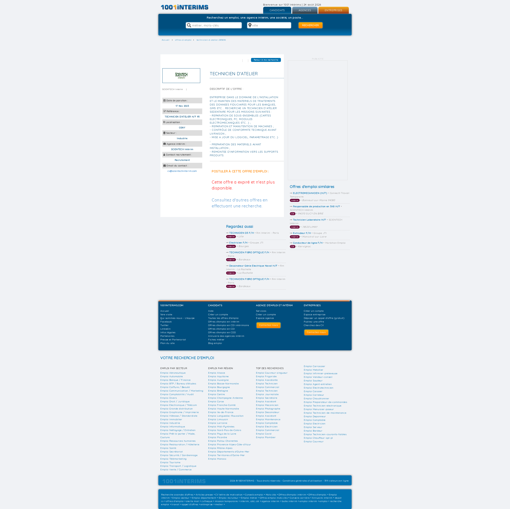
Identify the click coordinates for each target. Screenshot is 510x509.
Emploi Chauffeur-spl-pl (318, 437)
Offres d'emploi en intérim (223, 321)
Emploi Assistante (267, 379)
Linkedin (165, 328)
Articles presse (204, 494)
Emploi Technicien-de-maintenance (325, 412)
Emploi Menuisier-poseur (319, 409)
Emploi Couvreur (314, 441)
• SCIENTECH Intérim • (316, 210)
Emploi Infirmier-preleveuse (320, 373)
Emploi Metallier (313, 369)
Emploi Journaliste (267, 394)
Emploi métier (249, 497)
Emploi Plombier (266, 437)
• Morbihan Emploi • (318, 244)
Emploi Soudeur (313, 380)
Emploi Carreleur (314, 394)
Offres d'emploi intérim (292, 494)
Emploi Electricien (267, 426)
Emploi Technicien (267, 383)
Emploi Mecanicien (267, 404)
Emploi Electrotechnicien (318, 387)
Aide (211, 310)
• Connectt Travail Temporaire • (319, 196)
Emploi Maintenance (268, 419)
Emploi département (204, 497)
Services (261, 310)
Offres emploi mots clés (273, 497)
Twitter (164, 325)
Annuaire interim (322, 497)
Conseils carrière (300, 497)
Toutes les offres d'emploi (223, 318)
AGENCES (305, 10)
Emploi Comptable (267, 422)
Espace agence (265, 318)
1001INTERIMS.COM (171, 305)
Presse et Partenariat (173, 339)
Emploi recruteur (229, 497)
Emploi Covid (263, 433)
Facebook (166, 321)
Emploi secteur (181, 497)
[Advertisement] (317, 120)
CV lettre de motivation (229, 494)
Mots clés (271, 494)
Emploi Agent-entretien (318, 384)
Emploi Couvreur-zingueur (272, 372)
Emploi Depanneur (315, 416)
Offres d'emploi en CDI (221, 328)
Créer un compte (218, 314)
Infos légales (168, 332)
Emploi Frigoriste (266, 376)
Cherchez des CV (314, 325)
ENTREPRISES (333, 10)
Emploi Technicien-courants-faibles (325, 434)
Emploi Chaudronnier (316, 398)
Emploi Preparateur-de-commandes (325, 402)
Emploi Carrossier (314, 366)
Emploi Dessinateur (268, 412)
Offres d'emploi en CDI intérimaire (228, 325)
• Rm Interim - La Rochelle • (255, 269)
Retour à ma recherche (266, 60)
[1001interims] (189, 7)
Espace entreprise (315, 314)
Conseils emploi (254, 494)
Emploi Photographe (268, 408)
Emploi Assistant (266, 401)
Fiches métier (216, 339)
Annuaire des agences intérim (226, 335)
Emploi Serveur (313, 427)
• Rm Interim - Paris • (253, 234)
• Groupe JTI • (309, 235)
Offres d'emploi (317, 494)
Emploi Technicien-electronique (322, 405)
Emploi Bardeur (313, 430)
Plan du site (167, 343)
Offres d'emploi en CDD (222, 332)
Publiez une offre (314, 321)
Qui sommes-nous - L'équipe (177, 318)
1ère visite (166, 314)
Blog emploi (215, 343)
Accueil (164, 310)
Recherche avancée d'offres (177, 494)
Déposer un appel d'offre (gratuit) (324, 318)
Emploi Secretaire (266, 397)
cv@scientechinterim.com (182, 171)
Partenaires (167, 335)
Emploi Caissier (313, 391)
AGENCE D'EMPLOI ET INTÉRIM (274, 305)
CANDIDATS (277, 10)
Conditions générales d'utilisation (302, 480)
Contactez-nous (268, 324)
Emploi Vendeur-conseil (318, 376)
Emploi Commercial (267, 387)
